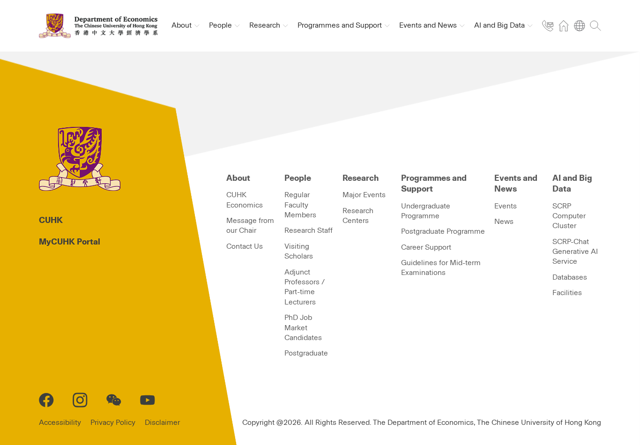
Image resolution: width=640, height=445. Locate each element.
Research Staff (308, 230)
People (297, 178)
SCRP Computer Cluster (569, 216)
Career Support (426, 247)
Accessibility (60, 422)
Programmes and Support (434, 183)
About (238, 178)
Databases (569, 277)
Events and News (515, 183)
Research (360, 178)
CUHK (51, 220)
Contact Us (244, 246)
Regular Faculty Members (300, 205)
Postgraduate (306, 353)
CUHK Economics (244, 199)
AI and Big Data (572, 183)
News (503, 221)
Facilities (567, 293)
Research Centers (357, 215)
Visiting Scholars (298, 251)
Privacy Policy (112, 422)
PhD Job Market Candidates (303, 327)
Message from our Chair (250, 225)
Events (505, 206)
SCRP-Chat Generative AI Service (575, 252)
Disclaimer (162, 422)
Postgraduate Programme (443, 231)
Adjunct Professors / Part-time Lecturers (304, 287)
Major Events (364, 195)
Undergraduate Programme (425, 211)
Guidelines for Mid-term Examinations (441, 267)
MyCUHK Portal (69, 242)
